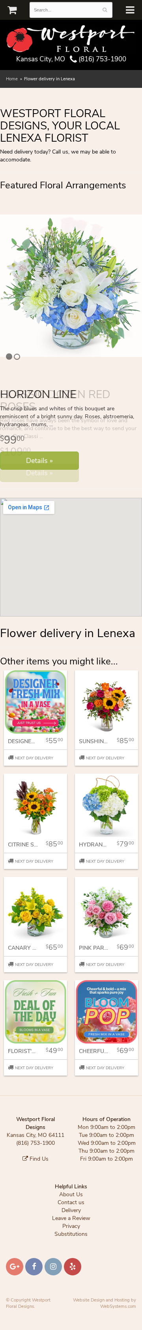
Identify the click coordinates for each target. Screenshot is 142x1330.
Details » (39, 473)
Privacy (71, 1238)
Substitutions (71, 1246)
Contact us (71, 1214)
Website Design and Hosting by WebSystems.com (104, 1315)
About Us (71, 1206)
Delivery (71, 1222)
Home (12, 79)
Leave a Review (71, 1230)
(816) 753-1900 (101, 59)
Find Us (38, 1171)
